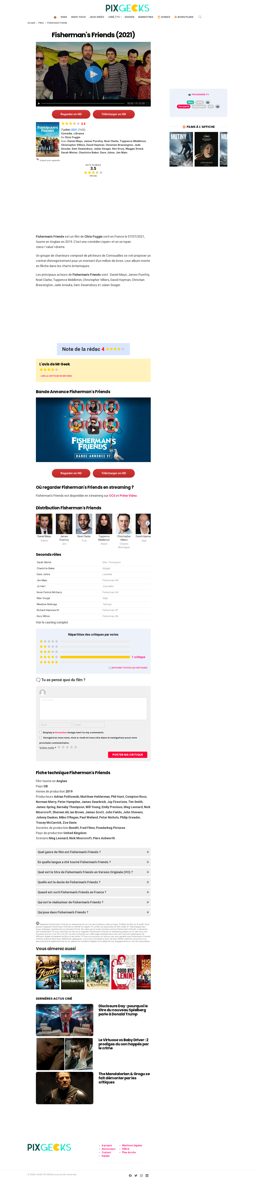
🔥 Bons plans (183, 17)
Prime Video (128, 495)
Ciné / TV (114, 17)
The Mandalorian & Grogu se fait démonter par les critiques (124, 1077)
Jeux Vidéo (97, 17)
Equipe (105, 1155)
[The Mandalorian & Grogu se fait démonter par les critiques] (64, 1088)
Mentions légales (132, 1145)
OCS (112, 495)
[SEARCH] (200, 17)
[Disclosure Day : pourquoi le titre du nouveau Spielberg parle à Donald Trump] (64, 1020)
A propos (107, 1145)
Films (41, 23)
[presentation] (148, 523)
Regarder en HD (71, 114)
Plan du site (129, 1152)
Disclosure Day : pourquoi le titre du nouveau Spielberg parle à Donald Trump (123, 1010)
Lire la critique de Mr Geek (56, 376)
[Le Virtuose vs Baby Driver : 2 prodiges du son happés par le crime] (64, 1054)
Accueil (31, 23)
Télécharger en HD (113, 114)
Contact (106, 1152)
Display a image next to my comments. (73, 732)
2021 (74, 129)
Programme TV (200, 94)
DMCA (125, 1149)
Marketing (145, 17)
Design (129, 17)
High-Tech (78, 17)
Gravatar (61, 732)
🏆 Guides (163, 17)
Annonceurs (109, 1149)
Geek (64, 17)
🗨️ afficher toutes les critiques (127, 668)
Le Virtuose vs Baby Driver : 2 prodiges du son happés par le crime (124, 1044)
